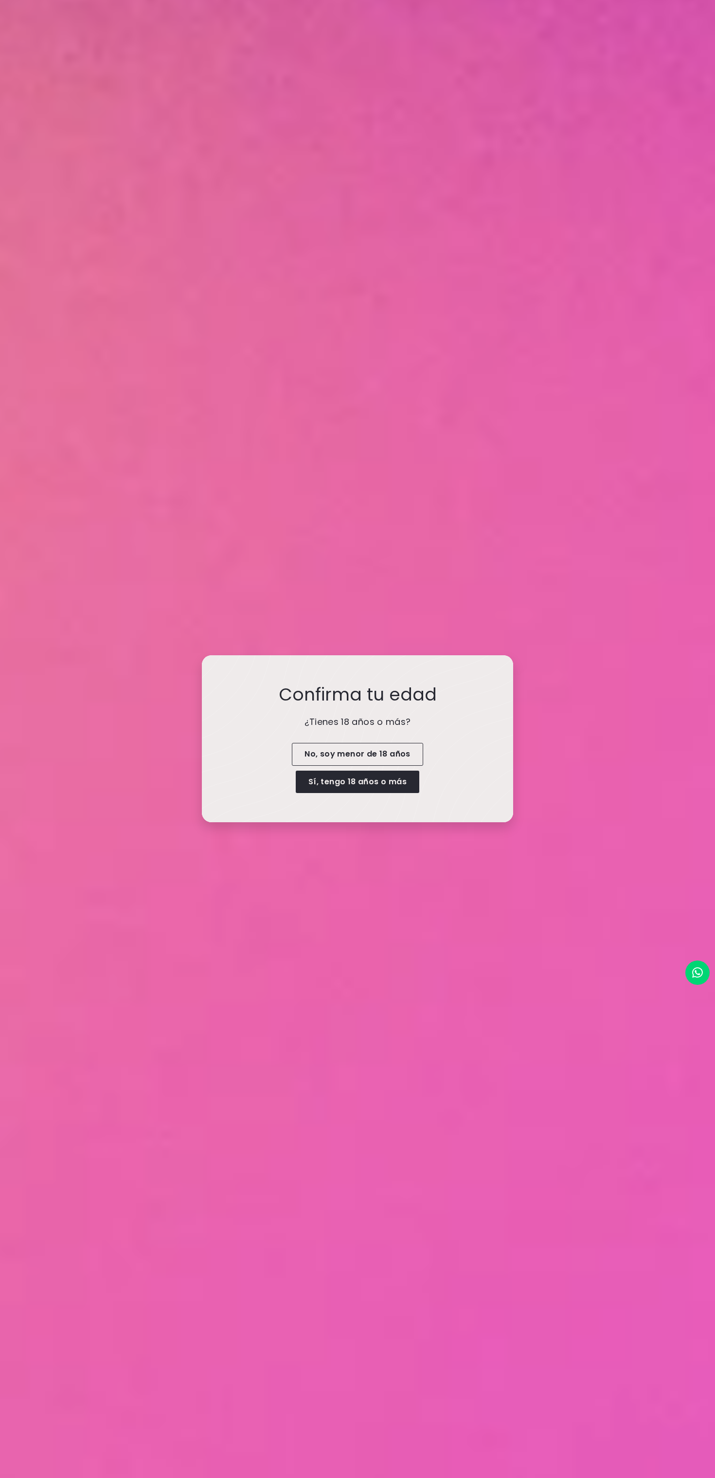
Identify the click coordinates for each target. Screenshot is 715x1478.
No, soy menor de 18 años (357, 753)
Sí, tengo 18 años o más (357, 781)
